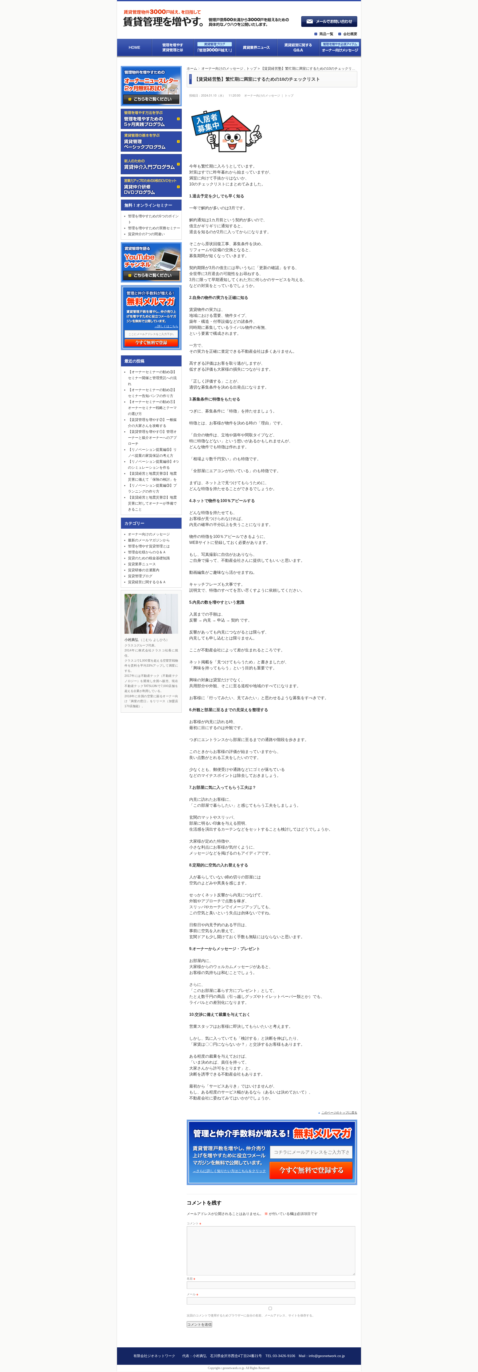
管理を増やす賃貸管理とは (149, 546)
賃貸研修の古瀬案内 (143, 570)
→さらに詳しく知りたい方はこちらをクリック (229, 1171)
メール (192, 1294)
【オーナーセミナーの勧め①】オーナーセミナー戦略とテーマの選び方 (152, 408)
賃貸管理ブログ (140, 576)
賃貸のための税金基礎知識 (149, 558)
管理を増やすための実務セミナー (154, 228)
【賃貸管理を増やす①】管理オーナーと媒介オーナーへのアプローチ (152, 438)
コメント (194, 1223)
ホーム (192, 68)
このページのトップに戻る (339, 1112)
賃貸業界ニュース (142, 564)
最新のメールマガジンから (149, 540)
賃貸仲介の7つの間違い (146, 234)
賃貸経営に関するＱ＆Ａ (147, 582)
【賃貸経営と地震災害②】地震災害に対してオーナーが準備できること (152, 503)
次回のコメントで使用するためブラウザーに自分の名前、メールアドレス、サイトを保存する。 (251, 1315)
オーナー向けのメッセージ (222, 68)
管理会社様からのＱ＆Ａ (147, 552)
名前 (191, 1278)
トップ (251, 68)
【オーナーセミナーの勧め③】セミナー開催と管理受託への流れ (152, 378)
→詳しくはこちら (166, 326)
